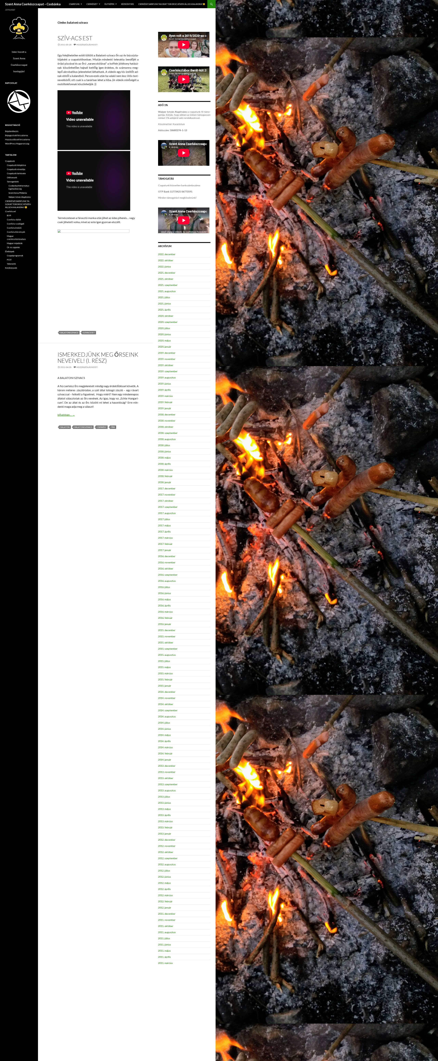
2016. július (164, 587)
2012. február (165, 901)
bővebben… (66, 414)
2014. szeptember (167, 710)
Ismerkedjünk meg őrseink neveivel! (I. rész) (97, 357)
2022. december (166, 254)
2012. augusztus (167, 864)
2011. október (165, 926)
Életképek (109, 4)
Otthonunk (12, 177)
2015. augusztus (167, 654)
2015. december (166, 630)
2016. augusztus (167, 580)
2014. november (166, 697)
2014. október (165, 704)
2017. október (165, 500)
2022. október (165, 260)
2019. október (165, 365)
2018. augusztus (167, 439)
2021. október (165, 278)
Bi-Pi (9, 215)
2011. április (164, 956)
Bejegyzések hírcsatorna (16, 135)
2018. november (166, 420)
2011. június (164, 944)
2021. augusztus (167, 291)
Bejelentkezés (11, 131)
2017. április (164, 531)
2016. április (164, 605)
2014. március (165, 747)
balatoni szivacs (69, 332)
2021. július (164, 297)
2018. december (166, 414)
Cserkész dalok (14, 219)
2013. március (165, 821)
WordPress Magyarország (17, 143)
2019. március (165, 395)
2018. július (164, 445)
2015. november (166, 636)
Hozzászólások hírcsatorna (17, 139)
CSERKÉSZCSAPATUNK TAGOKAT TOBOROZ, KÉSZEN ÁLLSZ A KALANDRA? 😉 (171, 4)
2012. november (166, 845)
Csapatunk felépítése (16, 165)
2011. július (164, 938)
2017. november (166, 494)
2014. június (164, 728)
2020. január (164, 346)
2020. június (164, 334)
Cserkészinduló (14, 228)
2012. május (164, 882)
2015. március (165, 673)
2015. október (165, 642)
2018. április (164, 463)
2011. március (165, 963)
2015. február (165, 679)
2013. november (166, 771)
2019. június (164, 383)
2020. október (165, 315)
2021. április (164, 309)
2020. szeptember (167, 322)
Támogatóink (13, 181)
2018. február (165, 476)
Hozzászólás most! (87, 44)
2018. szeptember (167, 432)
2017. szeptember (167, 506)
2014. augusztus (167, 716)
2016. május (164, 599)
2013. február (165, 827)
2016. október (165, 568)
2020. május (164, 340)
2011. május (164, 950)
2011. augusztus (167, 932)
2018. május (164, 457)
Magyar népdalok (14, 243)
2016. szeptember (167, 574)
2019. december (166, 352)
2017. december (166, 488)
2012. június (164, 876)
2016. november (166, 562)
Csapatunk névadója (16, 169)
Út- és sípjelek (13, 247)
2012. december (166, 839)
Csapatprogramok (15, 255)
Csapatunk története (16, 173)
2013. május (164, 808)
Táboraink (11, 263)
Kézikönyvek (127, 4)
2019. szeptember (167, 371)
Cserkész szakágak (15, 223)
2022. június (164, 266)
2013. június (164, 802)
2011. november (166, 919)
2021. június (164, 303)
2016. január (164, 624)
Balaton (65, 427)
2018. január (164, 482)
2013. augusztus (167, 790)
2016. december (166, 556)
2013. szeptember (167, 784)
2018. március (165, 469)
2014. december (166, 691)
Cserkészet (92, 4)
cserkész (101, 427)
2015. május (164, 667)
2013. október (165, 778)
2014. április (164, 741)
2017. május (164, 525)
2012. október (165, 852)
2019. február (165, 402)
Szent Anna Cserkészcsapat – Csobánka (33, 4)
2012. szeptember (167, 858)
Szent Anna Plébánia (18, 193)
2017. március (165, 537)
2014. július (164, 722)
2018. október (165, 426)
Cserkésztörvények (16, 232)
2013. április (164, 815)
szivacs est (89, 332)
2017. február (165, 543)
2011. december (166, 913)
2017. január (164, 550)
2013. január (164, 833)
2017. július (164, 519)
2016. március (165, 611)
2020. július (164, 328)
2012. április (164, 889)
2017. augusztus (167, 513)
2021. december (166, 272)
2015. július (164, 661)
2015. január (164, 685)
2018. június (164, 451)
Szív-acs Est (74, 38)
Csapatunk (74, 4)
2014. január (164, 759)
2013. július (164, 796)
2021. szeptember (167, 285)
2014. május (164, 734)
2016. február (165, 617)
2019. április (164, 389)
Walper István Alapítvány (20, 197)
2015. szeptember (167, 648)
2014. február (165, 753)
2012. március (165, 895)
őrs (113, 427)
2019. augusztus (167, 377)
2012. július (164, 870)
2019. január (164, 408)
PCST (9, 259)
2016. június (164, 593)
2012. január (164, 907)
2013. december (166, 765)
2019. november (166, 358)
